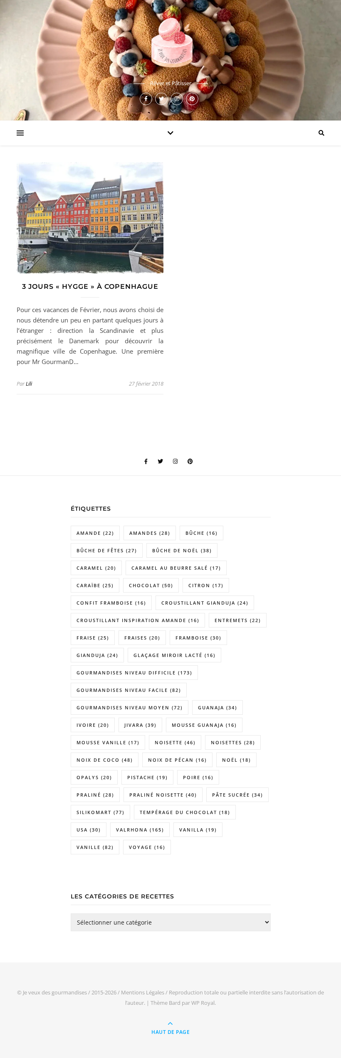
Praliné (95, 795)
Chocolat (151, 585)
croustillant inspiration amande (138, 620)
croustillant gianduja (204, 603)
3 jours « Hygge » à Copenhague (90, 286)
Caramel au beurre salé (176, 568)
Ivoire (93, 725)
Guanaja (217, 707)
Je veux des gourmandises (55, 992)
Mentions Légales (142, 992)
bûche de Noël (182, 550)
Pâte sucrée (237, 795)
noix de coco (105, 760)
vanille (95, 847)
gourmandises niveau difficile (134, 672)
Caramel (96, 568)
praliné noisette (163, 795)
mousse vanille (108, 742)
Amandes (149, 533)
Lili (29, 383)
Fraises (142, 638)
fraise (93, 638)
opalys (94, 777)
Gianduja (97, 655)
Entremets (238, 620)
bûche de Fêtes (107, 550)
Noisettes (233, 742)
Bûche (201, 533)
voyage (147, 847)
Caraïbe (95, 585)
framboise (198, 638)
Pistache (147, 777)
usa (89, 830)
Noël (236, 760)
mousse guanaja (204, 725)
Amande (95, 533)
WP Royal (203, 1002)
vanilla (198, 830)
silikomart (100, 812)
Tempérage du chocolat (185, 812)
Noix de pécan (177, 760)
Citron (205, 585)
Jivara (140, 725)
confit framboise (111, 603)
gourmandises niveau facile (129, 690)
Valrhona (140, 830)
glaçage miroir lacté (174, 655)
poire (198, 777)
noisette (175, 742)
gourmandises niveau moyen (130, 707)
